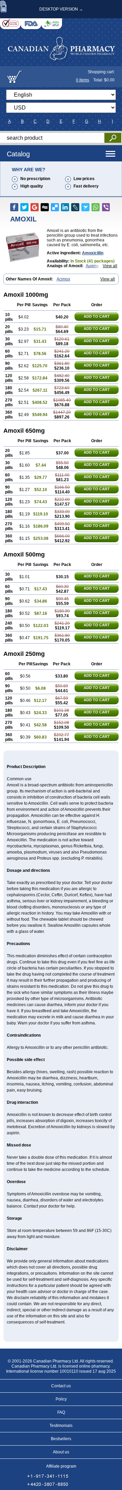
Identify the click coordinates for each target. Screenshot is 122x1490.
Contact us (61, 1386)
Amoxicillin (92, 253)
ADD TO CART (97, 316)
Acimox (63, 279)
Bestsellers (61, 1438)
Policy (61, 1399)
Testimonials (61, 1425)
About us (61, 1452)
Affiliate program (61, 1466)
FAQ (61, 1412)
